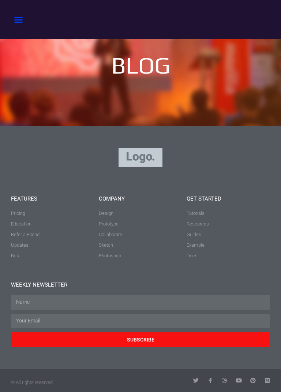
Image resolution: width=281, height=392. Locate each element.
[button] (19, 20)
